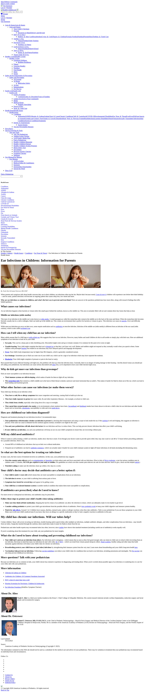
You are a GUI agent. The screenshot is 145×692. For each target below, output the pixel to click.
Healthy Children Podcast (22, 144)
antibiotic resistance (37, 448)
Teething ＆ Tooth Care (101, 37)
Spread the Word (19, 169)
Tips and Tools (14, 132)
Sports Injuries (22, 125)
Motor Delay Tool (20, 148)
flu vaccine (135, 551)
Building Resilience (24, 62)
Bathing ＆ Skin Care (25, 37)
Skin (2, 240)
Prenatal (16, 31)
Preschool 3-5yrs (19, 43)
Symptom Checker (20, 153)
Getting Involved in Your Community (26, 99)
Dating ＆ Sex (22, 52)
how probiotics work (89, 506)
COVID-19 (91, 116)
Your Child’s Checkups (21, 29)
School (36, 49)
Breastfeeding (37, 37)
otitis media (45, 319)
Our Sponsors (7, 6)
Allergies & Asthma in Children (15, 573)
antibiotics (59, 326)
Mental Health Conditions (9, 228)
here (136, 547)
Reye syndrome (110, 460)
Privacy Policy (10, 679)
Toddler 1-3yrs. (19, 39)
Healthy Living (14, 58)
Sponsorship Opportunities (22, 167)
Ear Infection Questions (13, 587)
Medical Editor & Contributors (24, 163)
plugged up (49, 346)
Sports (16, 74)
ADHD (27, 116)
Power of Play (18, 106)
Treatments (42, 121)
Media (16, 101)
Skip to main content (8, 4)
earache (124, 321)
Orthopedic (4, 232)
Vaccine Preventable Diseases (23, 127)
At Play (16, 85)
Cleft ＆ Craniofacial (80, 116)
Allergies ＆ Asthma (37, 116)
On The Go (17, 89)
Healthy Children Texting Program (25, 146)
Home (3, 20)
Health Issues (13, 112)
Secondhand (72, 406)
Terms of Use (9, 681)
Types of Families (44, 97)
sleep (54, 365)
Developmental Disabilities (104, 116)
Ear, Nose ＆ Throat (119, 116)
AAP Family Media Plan (22, 138)
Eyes (128, 116)
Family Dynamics (19, 95)
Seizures (116, 118)
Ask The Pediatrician (21, 134)
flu (56, 542)
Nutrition (80, 37)
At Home (17, 81)
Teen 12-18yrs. (19, 50)
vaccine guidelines (48, 551)
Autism (46, 116)
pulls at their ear (34, 337)
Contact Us (9, 675)
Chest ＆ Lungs (54, 116)
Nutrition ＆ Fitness (24, 45)
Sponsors (17, 165)
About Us (8, 677)
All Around (17, 79)
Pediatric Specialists (24, 104)
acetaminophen (38, 460)
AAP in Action (19, 161)
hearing (24, 348)
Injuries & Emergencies (9, 247)
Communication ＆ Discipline (28, 97)
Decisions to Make (24, 33)
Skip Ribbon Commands (9, 2)
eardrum (105, 421)
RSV (61, 542)
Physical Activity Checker (22, 151)
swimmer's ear (25, 328)
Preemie (86, 37)
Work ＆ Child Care (20, 108)
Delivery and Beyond (37, 33)
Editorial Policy (10, 682)
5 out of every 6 (101, 294)
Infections (91, 118)
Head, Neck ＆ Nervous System (73, 118)
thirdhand (83, 406)
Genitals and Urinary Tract (34, 118)
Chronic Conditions (66, 116)
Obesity (110, 118)
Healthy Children (6, 253)
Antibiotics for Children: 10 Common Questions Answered (25, 576)
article (137, 462)
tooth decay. (56, 408)
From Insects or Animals (9, 215)
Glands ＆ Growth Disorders (52, 118)
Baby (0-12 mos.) (19, 35)
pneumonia (26, 408)
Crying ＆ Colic (47, 37)
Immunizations (18, 87)
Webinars (17, 155)
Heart (86, 118)
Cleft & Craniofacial (7, 202)
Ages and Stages (14, 27)
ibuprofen (49, 460)
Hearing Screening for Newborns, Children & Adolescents (24, 583)
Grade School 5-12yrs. (21, 47)
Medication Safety (24, 83)
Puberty (31, 49)
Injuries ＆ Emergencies (22, 123)
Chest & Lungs (6, 198)
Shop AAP (8, 170)
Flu (134, 116)
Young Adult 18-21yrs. (21, 55)
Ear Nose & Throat (7, 207)
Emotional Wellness (20, 60)
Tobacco (4, 244)
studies (61, 527)
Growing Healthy (19, 66)
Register (9, 8)
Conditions (17, 114)
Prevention (4, 234)
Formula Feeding (71, 37)
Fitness (20, 41)
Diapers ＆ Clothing (59, 37)
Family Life (13, 93)
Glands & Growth (7, 219)
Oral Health (17, 70)
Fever (131, 116)
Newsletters (17, 150)
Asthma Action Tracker (21, 136)
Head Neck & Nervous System (11, 221)
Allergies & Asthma (7, 192)
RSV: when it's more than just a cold (17, 580)
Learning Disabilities (101, 118)
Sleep (91, 37)
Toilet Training (33, 41)
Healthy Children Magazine (23, 142)
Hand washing (106, 542)
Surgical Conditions (31, 121)
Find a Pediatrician (20, 140)
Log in (3, 8)
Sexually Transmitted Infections (129, 118)
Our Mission (13, 159)
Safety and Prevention (16, 77)
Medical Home (19, 103)
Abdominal (21, 116)
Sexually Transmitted (8, 238)
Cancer (3, 196)
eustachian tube (14, 381)
